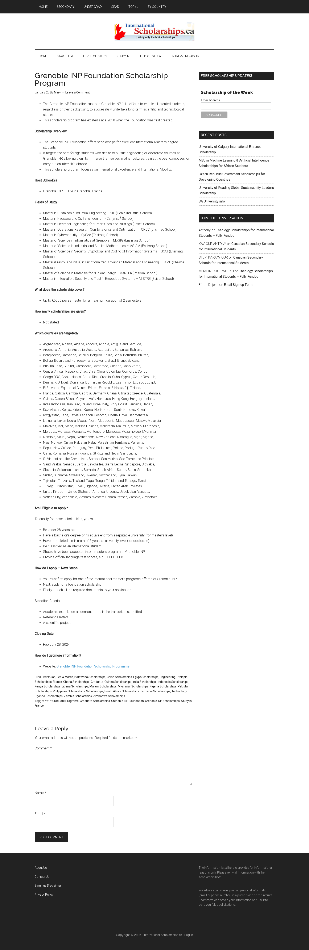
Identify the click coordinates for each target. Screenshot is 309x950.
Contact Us (42, 876)
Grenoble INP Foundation (127, 701)
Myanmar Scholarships (133, 686)
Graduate (97, 681)
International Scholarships (154, 31)
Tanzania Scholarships (155, 691)
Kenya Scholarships (48, 686)
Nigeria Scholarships (163, 686)
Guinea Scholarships (117, 681)
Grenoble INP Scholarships (162, 701)
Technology (179, 691)
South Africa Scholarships (121, 691)
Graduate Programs (65, 701)
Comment (43, 748)
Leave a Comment (77, 92)
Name (40, 793)
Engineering (168, 677)
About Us (41, 867)
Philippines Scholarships (69, 691)
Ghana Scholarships (76, 681)
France (57, 681)
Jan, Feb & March (61, 677)
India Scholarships (145, 681)
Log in (188, 935)
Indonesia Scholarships (173, 681)
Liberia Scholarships (75, 686)
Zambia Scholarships (78, 696)
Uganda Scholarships (49, 696)
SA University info (212, 201)
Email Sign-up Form (238, 285)
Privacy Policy (44, 894)
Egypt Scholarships (145, 677)
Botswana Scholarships (90, 677)
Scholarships (94, 691)
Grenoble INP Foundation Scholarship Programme (93, 666)
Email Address (210, 100)
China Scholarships (119, 677)
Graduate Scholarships (95, 701)
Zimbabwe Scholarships (109, 696)
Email (40, 814)
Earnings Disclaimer (48, 885)
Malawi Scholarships (103, 686)
